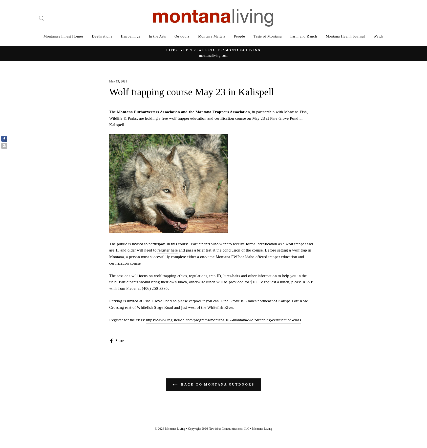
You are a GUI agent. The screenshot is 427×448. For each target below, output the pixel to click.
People (239, 36)
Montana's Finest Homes (63, 36)
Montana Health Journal (345, 36)
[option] (213, 53)
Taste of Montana (268, 36)
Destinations (102, 36)
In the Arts (157, 36)
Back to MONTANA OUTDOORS (217, 384)
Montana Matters (212, 36)
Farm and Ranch (303, 36)
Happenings (130, 36)
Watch (378, 36)
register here (167, 250)
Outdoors (182, 36)
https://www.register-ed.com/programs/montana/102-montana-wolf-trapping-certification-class (223, 320)
